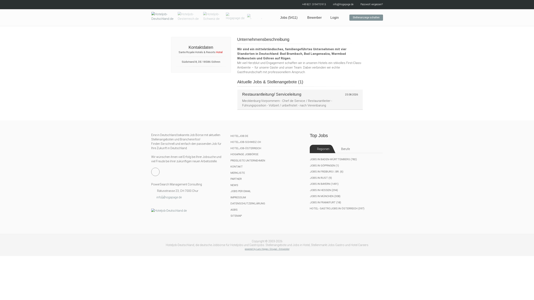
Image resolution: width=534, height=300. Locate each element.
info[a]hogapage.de (169, 197)
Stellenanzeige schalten (366, 17)
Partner (236, 178)
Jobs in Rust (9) (321, 177)
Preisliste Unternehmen (247, 160)
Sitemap (236, 215)
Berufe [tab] (345, 149)
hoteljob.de (239, 136)
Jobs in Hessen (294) (324, 190)
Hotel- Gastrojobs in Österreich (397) (337, 208)
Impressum (238, 197)
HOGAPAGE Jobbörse (244, 154)
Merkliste (237, 172)
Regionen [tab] (323, 149)
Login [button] (334, 17)
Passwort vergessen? (371, 4)
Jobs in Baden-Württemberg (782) (333, 159)
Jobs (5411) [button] (288, 17)
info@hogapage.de (343, 4)
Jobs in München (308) (325, 196)
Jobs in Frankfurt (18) (325, 202)
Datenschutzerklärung (247, 203)
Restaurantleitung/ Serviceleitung (271, 94)
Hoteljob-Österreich (245, 148)
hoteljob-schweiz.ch (245, 142)
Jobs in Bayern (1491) (324, 183)
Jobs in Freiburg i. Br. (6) (326, 171)
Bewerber (314, 17)
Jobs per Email (240, 191)
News (234, 185)
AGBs (234, 209)
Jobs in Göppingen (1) (324, 165)
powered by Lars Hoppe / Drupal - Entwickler (267, 249)
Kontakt (236, 166)
